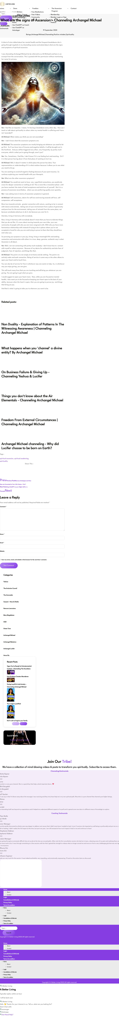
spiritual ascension (6, 458)
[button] (4, 1009)
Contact (73, 8)
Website (2, 551)
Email (2, 542)
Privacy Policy (7, 902)
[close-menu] (3, 23)
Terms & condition (9, 905)
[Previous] (15, 723)
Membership (55, 14)
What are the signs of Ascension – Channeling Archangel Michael (51, 20)
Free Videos (36, 14)
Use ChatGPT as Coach (20, 25)
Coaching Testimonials (59, 813)
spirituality (4, 461)
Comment (3, 506)
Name (2, 534)
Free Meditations (38, 12)
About (8, 892)
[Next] (23, 723)
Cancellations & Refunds (11, 900)
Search (8, 933)
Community (36, 17)
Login (5, 897)
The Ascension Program (57, 10)
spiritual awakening (21, 458)
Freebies (35, 8)
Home (5, 889)
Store (15, 8)
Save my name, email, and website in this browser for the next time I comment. (24, 559)
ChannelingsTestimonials (59, 771)
